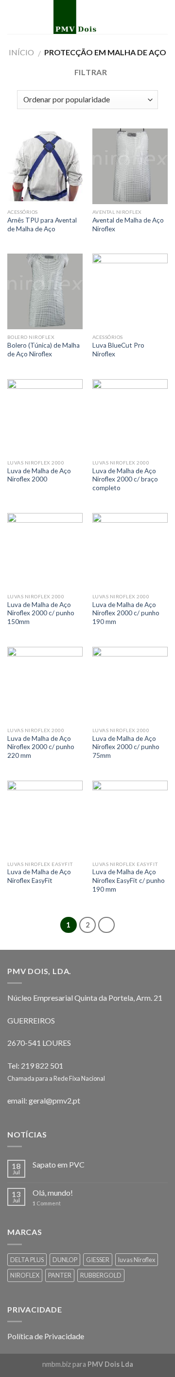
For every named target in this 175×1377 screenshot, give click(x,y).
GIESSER (97, 1260)
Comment (47, 1203)
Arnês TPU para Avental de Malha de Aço (42, 224)
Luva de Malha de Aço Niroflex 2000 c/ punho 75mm (125, 747)
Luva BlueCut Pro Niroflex (118, 349)
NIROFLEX (24, 1275)
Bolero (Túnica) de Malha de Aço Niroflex (43, 349)
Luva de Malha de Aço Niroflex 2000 (39, 475)
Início (21, 52)
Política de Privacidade (45, 1336)
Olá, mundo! (53, 1192)
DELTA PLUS (27, 1260)
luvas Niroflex (136, 1260)
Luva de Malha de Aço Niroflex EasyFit (39, 876)
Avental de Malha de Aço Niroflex (128, 224)
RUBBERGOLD (101, 1275)
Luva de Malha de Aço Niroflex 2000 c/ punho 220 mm (40, 747)
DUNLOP (64, 1260)
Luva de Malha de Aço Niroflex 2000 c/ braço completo (125, 479)
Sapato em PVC (59, 1164)
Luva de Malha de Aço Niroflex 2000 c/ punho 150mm (40, 613)
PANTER (59, 1275)
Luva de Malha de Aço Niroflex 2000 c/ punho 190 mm (125, 613)
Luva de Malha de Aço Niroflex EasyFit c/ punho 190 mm (128, 880)
